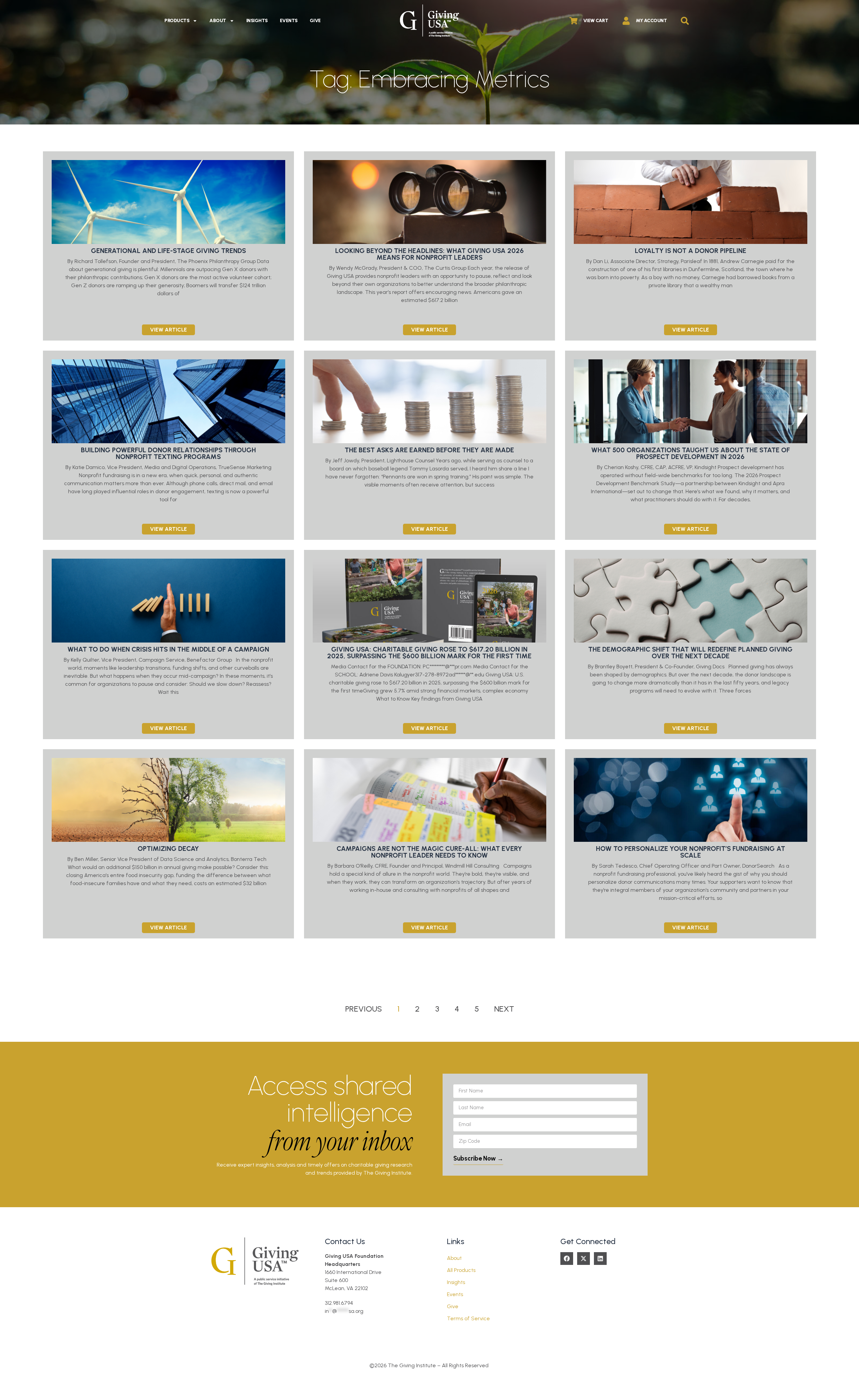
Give (315, 20)
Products (176, 20)
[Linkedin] (600, 1258)
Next (504, 1009)
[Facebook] (566, 1258)
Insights (257, 20)
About (217, 20)
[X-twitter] (583, 1258)
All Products (461, 1270)
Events (289, 20)
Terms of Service (468, 1318)
